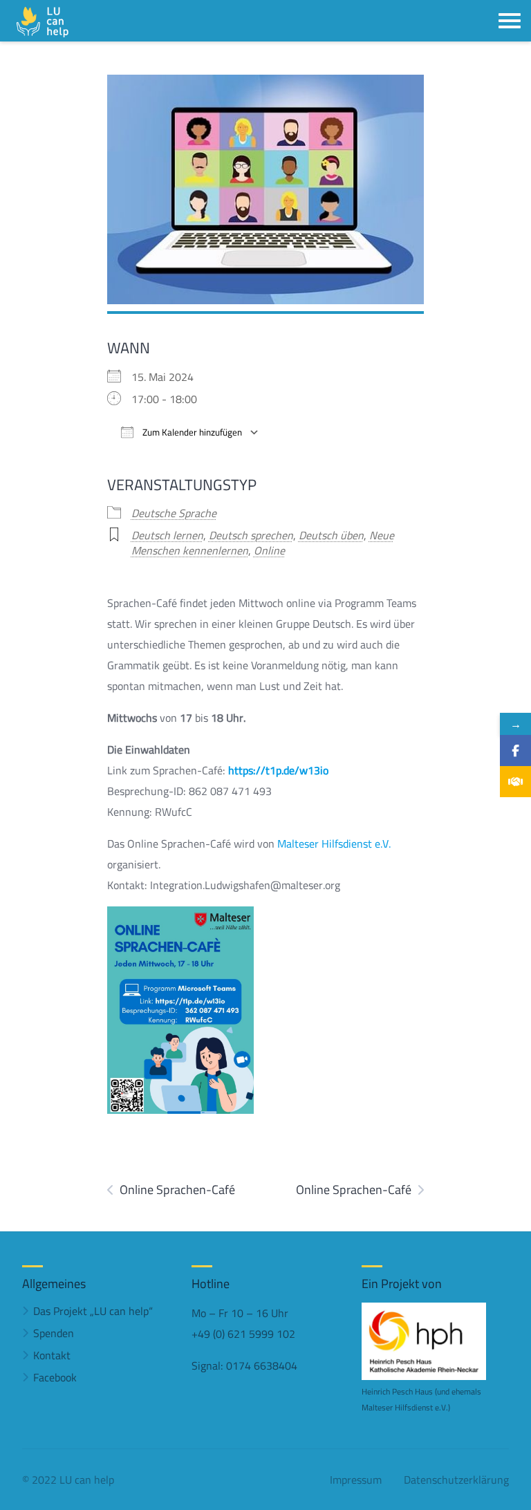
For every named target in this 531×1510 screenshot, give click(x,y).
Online (269, 550)
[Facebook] (515, 750)
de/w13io (305, 770)
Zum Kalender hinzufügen (191, 432)
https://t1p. (255, 770)
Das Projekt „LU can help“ (93, 1311)
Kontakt (52, 1355)
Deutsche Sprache (173, 513)
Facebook (55, 1377)
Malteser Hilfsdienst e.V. (334, 843)
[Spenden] (515, 781)
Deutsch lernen (167, 535)
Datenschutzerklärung (456, 1479)
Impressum (356, 1479)
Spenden (53, 1333)
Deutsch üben (331, 535)
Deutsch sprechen (251, 535)
